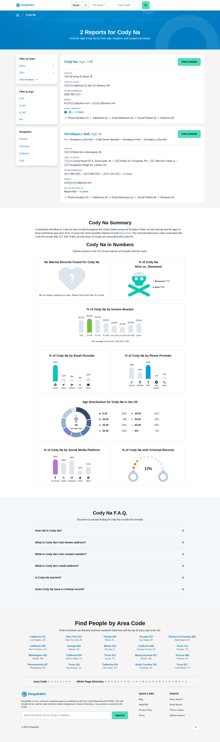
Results (23, 139)
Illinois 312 (110, 646)
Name (76, 5)
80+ (21, 119)
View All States (26, 79)
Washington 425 (38, 655)
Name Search (176, 699)
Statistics (24, 153)
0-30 (21, 98)
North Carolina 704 (146, 664)
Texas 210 (74, 664)
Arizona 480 (182, 655)
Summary (24, 146)
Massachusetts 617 (146, 655)
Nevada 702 (146, 636)
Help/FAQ (143, 704)
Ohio (21, 72)
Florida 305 (110, 636)
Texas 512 (110, 655)
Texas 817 (182, 664)
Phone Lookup (176, 710)
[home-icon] (17, 15)
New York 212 (74, 636)
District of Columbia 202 (182, 636)
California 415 (37, 646)
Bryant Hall (70, 191)
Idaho (22, 65)
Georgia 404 (74, 646)
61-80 (22, 112)
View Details (189, 61)
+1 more (79, 112)
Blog (141, 699)
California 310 (37, 636)
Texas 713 (182, 646)
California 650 (74, 655)
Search (120, 715)
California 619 (110, 664)
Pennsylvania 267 (38, 664)
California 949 (146, 646)
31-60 (22, 105)
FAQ (21, 160)
